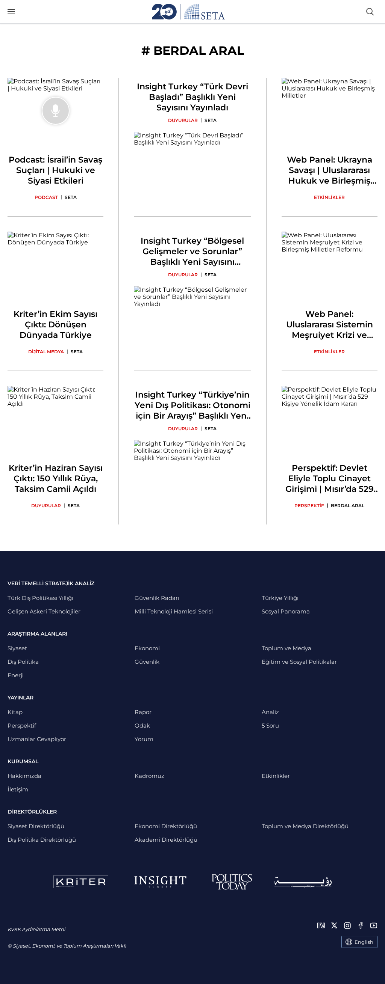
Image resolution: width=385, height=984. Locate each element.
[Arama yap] (370, 12)
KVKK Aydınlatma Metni (36, 929)
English (364, 942)
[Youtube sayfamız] (374, 925)
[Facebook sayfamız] (360, 925)
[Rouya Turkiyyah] (303, 882)
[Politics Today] (232, 882)
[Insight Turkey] (160, 882)
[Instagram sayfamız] (347, 925)
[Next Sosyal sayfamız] (321, 925)
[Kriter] (80, 882)
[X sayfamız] (334, 925)
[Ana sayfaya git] (188, 12)
